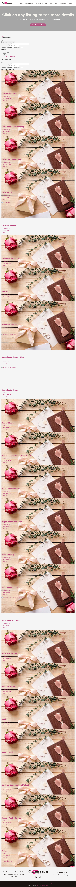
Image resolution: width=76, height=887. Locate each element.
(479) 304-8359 (7, 790)
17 (4, 861)
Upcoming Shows (29, 3)
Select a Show (4, 45)
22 (12, 861)
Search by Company (6, 47)
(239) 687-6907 (7, 164)
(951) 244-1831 (7, 98)
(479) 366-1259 (7, 658)
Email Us (5, 100)
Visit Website (6, 96)
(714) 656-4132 (7, 329)
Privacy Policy (13, 876)
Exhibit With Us (63, 3)
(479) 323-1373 (7, 427)
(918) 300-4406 (7, 263)
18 (5, 861)
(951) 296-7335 (7, 757)
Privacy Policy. (51, 883)
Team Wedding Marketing (42, 885)
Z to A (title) (12, 56)
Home (21, 3)
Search (3, 36)
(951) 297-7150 (7, 131)
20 (9, 861)
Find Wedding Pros (39, 3)
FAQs (56, 3)
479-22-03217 (6, 230)
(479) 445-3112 (7, 526)
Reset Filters (11, 42)
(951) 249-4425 (7, 625)
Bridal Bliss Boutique (10, 620)
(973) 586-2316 (7, 559)
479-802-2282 (6, 362)
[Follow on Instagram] (39, 877)
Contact (70, 3)
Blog (46, 3)
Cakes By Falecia (8, 225)
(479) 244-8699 (7, 724)
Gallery (51, 3)
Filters (4, 52)
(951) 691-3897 (7, 822)
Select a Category (5, 43)
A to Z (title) (6, 56)
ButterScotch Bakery (10, 390)
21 (10, 861)
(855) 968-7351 (7, 691)
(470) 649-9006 (7, 592)
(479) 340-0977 (7, 296)
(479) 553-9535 (7, 493)
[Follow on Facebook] (36, 877)
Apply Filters (4, 42)
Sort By (4, 54)
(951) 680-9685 (7, 855)
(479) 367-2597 (7, 394)
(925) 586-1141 (7, 460)
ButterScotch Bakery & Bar (12, 357)
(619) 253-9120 (7, 197)
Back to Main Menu (38, 25)
